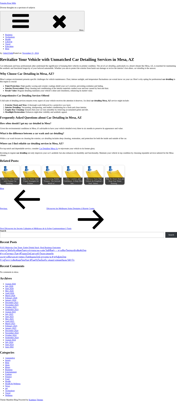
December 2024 (11, 330)
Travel (7, 44)
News (7, 386)
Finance (8, 377)
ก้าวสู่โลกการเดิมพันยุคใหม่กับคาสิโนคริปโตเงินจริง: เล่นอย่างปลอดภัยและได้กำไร (37, 260)
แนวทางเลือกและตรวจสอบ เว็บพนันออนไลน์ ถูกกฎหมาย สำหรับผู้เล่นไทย (33, 257)
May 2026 (9, 291)
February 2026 (11, 298)
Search (3, 231)
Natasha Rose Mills (8, 3)
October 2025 (10, 307)
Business (8, 35)
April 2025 (9, 321)
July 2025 (9, 314)
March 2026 (10, 295)
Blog (7, 49)
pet (6, 388)
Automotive (10, 358)
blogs (7, 365)
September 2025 (12, 309)
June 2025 (9, 316)
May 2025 (9, 319)
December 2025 (11, 302)
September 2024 (12, 338)
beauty (8, 360)
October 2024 (10, 335)
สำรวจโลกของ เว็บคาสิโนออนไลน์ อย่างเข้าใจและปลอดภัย (27, 254)
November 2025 (12, 305)
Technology (10, 37)
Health (8, 39)
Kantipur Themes (36, 400)
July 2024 (9, 342)
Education (9, 46)
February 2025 (11, 326)
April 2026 (9, 293)
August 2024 (10, 340)
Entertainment (11, 372)
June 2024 (9, 345)
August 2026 (10, 284)
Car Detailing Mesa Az (48, 148)
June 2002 (9, 347)
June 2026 (9, 288)
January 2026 (10, 300)
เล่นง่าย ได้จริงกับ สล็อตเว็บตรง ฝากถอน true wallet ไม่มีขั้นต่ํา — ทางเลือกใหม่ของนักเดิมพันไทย (43, 250)
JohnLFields (8, 53)
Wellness (8, 395)
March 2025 (10, 323)
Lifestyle (8, 42)
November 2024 (12, 333)
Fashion (8, 374)
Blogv (7, 367)
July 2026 (9, 286)
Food (7, 379)
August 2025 (10, 312)
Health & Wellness (12, 384)
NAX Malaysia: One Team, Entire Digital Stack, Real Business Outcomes (30, 247)
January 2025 (10, 328)
